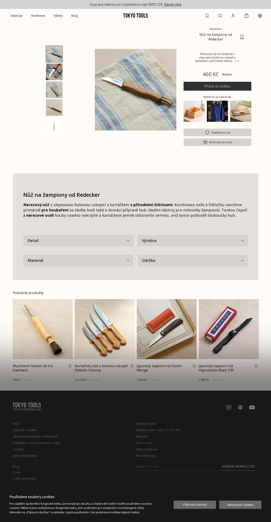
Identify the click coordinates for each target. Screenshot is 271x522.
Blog (16, 466)
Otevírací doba (145, 424)
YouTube (252, 407)
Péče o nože (144, 443)
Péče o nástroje (146, 449)
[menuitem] (16, 16)
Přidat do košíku (217, 86)
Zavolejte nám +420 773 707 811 (158, 430)
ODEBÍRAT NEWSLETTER (238, 466)
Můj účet (142, 436)
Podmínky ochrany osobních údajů (36, 443)
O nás (17, 472)
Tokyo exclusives (24, 479)
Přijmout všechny (195, 505)
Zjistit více (172, 4)
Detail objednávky (25, 456)
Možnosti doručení (220, 142)
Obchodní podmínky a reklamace (35, 436)
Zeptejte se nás (221, 132)
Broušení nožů (146, 456)
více (237, 61)
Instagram (228, 407)
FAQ (16, 424)
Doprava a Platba (25, 430)
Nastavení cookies (240, 505)
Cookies (18, 449)
